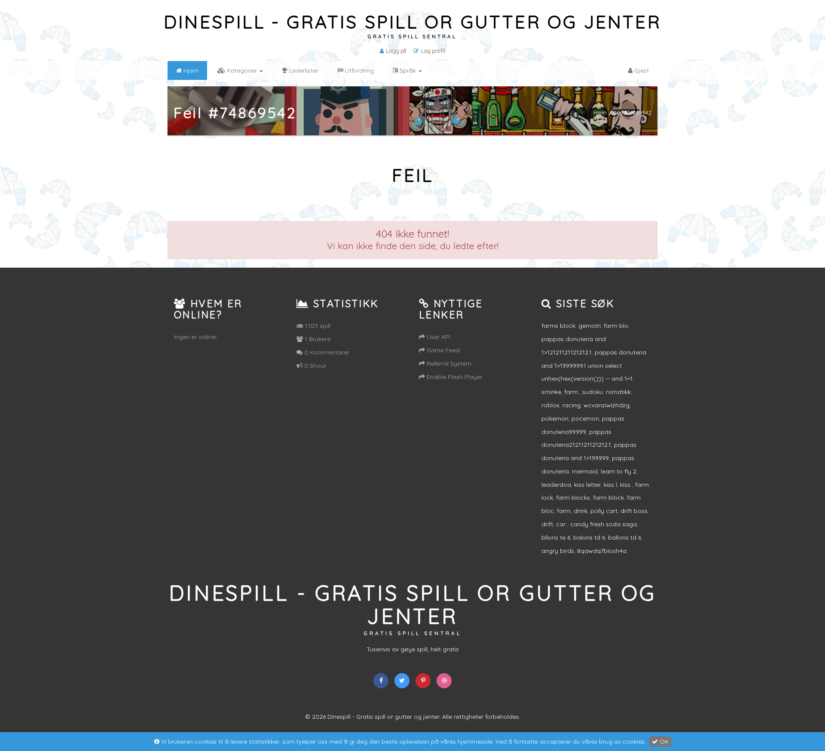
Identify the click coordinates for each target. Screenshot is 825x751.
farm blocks (573, 497)
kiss (626, 484)
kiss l (610, 484)
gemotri (589, 326)
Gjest (640, 70)
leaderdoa (556, 484)
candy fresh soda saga (603, 524)
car (561, 524)
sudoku (592, 392)
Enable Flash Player (454, 377)
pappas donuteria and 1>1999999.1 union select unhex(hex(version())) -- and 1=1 (593, 365)
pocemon (585, 418)
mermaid (585, 471)
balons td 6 (589, 537)
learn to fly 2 (618, 471)
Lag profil (433, 50)
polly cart (603, 511)
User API (437, 337)
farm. (571, 392)
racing (571, 405)
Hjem (600, 112)
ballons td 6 (624, 537)
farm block (608, 497)
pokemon (554, 418)
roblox (550, 405)
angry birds (557, 551)
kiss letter (587, 484)
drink (580, 511)
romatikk (618, 392)
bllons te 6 (555, 537)
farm (564, 511)
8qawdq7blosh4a (601, 551)
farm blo (616, 326)
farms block (558, 326)
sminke (551, 392)
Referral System (448, 363)
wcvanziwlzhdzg (606, 405)
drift (547, 524)
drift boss (634, 511)
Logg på (396, 50)
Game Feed (442, 350)
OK (663, 741)
